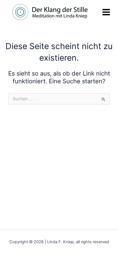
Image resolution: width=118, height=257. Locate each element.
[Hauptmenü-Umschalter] (106, 12)
